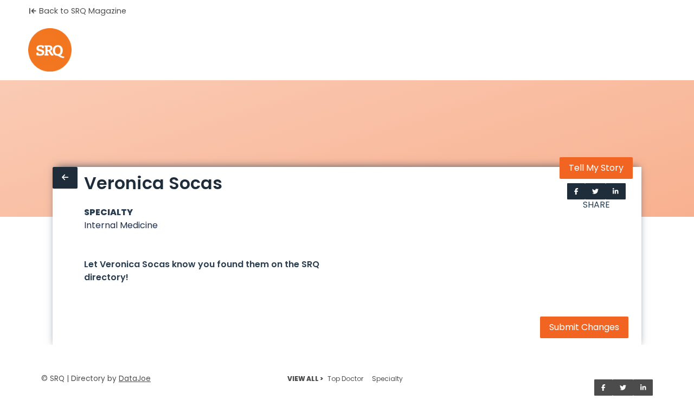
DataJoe (135, 378)
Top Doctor (345, 378)
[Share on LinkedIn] (616, 191)
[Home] (50, 50)
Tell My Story (596, 168)
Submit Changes (584, 327)
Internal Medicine (121, 225)
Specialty (387, 378)
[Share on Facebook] (576, 191)
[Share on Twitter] (595, 191)
